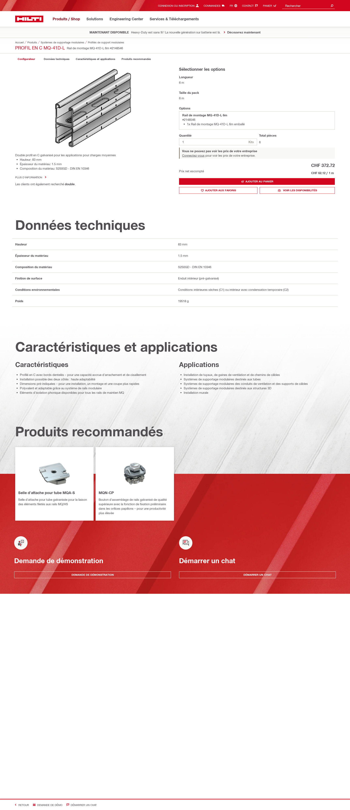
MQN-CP (106, 492)
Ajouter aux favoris (220, 190)
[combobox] (308, 5)
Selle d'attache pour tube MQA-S (46, 492)
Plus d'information (28, 177)
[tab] (26, 59)
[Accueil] (29, 19)
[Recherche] (332, 5)
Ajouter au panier (259, 181)
